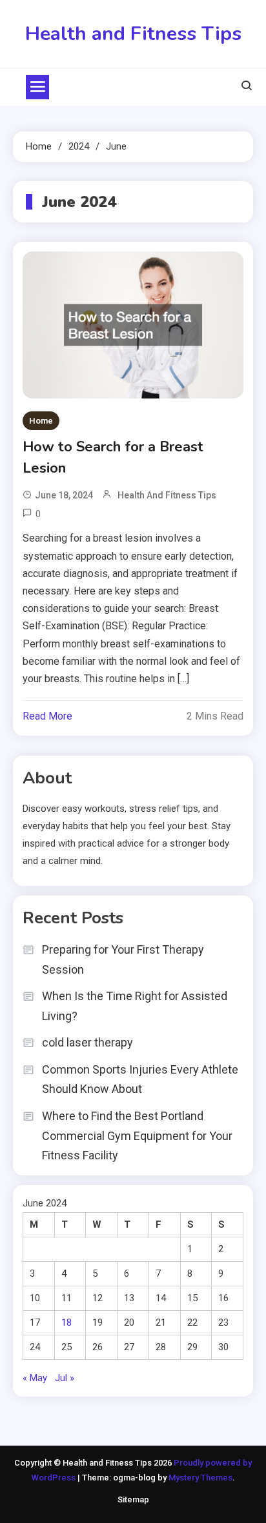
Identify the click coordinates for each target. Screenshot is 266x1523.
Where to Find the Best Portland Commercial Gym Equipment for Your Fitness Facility (137, 1135)
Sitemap (133, 1499)
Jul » (64, 1378)
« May (35, 1378)
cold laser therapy (87, 1042)
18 (66, 1322)
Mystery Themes (200, 1477)
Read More (47, 716)
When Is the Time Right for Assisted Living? (134, 1006)
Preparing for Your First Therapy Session (123, 959)
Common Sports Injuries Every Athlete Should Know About (140, 1079)
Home (41, 421)
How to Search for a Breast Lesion (113, 457)
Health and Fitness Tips (133, 34)
